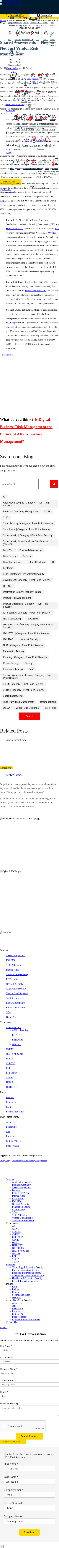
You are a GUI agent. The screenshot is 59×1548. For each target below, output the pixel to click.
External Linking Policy (31, 1161)
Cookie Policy (17, 1161)
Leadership (11, 1126)
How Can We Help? (10, 1403)
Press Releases (19, 1316)
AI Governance (13, 1027)
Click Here (16, 403)
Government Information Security (28, 1275)
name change (32, 79)
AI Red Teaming (20, 1030)
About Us (10, 1122)
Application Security (12, 24)
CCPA (15, 1228)
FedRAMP (11, 1073)
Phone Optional (13, 1503)
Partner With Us (13, 1141)
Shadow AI (17, 1039)
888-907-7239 (17, 15)
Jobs (8, 1131)
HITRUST (11, 1087)
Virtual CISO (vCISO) (17, 974)
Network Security (18, 41)
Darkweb (33, 23)
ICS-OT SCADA (39, 24)
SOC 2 (9, 1058)
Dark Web (11, 1017)
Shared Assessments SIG (35, 290)
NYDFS (16, 1253)
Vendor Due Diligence (17, 993)
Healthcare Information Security (27, 1278)
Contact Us (46, 15)
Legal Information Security (25, 1281)
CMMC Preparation (26, 24)
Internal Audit (45, 24)
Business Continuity (18, 19)
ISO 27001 (10, 41)
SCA (37, 40)
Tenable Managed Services (52, 42)
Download (29, 1532)
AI (13, 1226)
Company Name (9, 1369)
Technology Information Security (28, 1267)
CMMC (10, 1049)
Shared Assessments (41, 83)
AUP (50, 233)
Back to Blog (7, 355)
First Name (6, 1346)
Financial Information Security (26, 1272)
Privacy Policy (5, 1161)
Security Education (15, 1111)
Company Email (8, 1380)
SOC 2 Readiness (45, 41)
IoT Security (53, 24)
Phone (4, 1392)
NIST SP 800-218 (14, 1054)
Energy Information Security (25, 1270)
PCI (8, 1068)
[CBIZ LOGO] (14, 775)
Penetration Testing (26, 41)
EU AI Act (17, 1035)
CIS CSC (10, 1063)
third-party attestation (34, 141)
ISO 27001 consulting (15, 104)
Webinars (16, 1297)
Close (3, 1172)
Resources (11, 1102)
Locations (10, 1136)
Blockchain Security (15, 1007)
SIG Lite (10, 323)
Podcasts (10, 1097)
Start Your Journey (11, 1442)
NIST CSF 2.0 (19, 1248)
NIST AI (16, 1044)
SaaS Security (31, 41)
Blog (8, 1107)
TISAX (15, 1261)
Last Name (6, 1357)
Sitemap (44, 1161)
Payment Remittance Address (26, 1319)
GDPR (9, 1077)
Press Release (12, 1145)
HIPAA (9, 1082)
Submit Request (30, 1436)
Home (3, 20)
